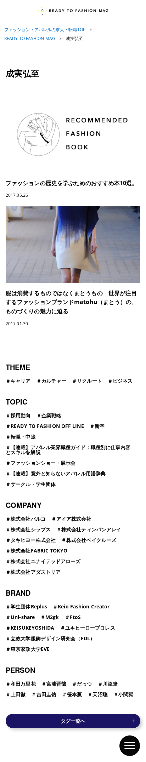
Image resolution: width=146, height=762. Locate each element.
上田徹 (18, 694)
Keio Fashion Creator (84, 606)
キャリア (20, 380)
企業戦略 (51, 415)
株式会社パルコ (28, 518)
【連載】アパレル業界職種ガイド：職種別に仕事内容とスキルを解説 (68, 450)
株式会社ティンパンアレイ (91, 529)
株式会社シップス (31, 529)
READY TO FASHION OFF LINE (47, 426)
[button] (129, 745)
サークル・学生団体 (33, 484)
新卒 (100, 426)
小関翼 (125, 694)
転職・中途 (23, 436)
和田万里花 (23, 683)
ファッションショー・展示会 (43, 462)
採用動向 (20, 415)
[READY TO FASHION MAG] (73, 10)
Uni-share (23, 617)
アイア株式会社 (73, 518)
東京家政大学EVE (30, 649)
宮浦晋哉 (56, 683)
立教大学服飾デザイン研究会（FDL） (53, 638)
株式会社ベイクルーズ (91, 540)
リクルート (89, 380)
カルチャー (54, 380)
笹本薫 (74, 694)
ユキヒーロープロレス (90, 627)
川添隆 (110, 683)
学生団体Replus (29, 606)
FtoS (75, 617)
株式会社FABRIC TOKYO (39, 550)
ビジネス (123, 380)
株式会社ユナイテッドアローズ (45, 561)
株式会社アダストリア (36, 571)
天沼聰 (99, 694)
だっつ (84, 683)
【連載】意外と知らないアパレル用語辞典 (58, 473)
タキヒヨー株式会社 (33, 540)
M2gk (52, 617)
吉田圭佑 (46, 694)
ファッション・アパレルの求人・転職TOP (44, 30)
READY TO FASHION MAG (29, 38)
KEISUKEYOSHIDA (32, 627)
